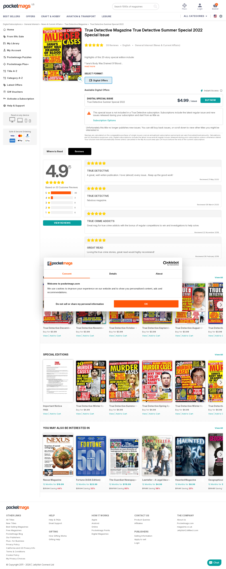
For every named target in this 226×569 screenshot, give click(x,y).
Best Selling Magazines (17, 527)
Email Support (55, 523)
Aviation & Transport (81, 16)
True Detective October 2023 (123, 328)
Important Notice (52, 406)
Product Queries (142, 519)
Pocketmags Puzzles (19, 57)
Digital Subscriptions (12, 24)
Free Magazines (14, 530)
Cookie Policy (12, 555)
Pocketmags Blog (14, 534)
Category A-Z (15, 78)
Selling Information (143, 536)
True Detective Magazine (75, 24)
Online (95, 527)
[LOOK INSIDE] (62, 79)
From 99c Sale (15, 36)
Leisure (106, 16)
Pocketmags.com (185, 523)
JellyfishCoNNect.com (187, 530)
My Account (14, 50)
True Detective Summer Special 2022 (107, 24)
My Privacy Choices (15, 558)
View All (219, 277)
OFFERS (30, 16)
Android (95, 523)
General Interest (31, 24)
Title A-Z (12, 71)
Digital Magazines (100, 534)
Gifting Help (54, 539)
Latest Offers (14, 84)
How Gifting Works (58, 536)
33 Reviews (112, 45)
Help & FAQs (55, 519)
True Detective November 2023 (90, 328)
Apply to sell (140, 539)
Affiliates (138, 523)
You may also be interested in (66, 427)
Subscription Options (104, 120)
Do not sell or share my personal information (80, 304)
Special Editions (55, 354)
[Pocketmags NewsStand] (18, 6)
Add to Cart (55, 335)
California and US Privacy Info (20, 548)
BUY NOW (210, 100)
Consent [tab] (66, 273)
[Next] (220, 305)
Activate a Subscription (20, 98)
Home (10, 29)
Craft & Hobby (50, 16)
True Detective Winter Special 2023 (90, 406)
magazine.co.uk (184, 527)
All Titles (10, 519)
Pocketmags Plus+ (18, 64)
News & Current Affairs (51, 24)
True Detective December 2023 (57, 328)
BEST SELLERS (11, 16)
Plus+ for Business (15, 541)
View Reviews (62, 223)
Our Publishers (13, 537)
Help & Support (16, 105)
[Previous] (45, 382)
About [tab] (159, 273)
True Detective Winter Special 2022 (189, 406)
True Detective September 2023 (156, 328)
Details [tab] (113, 273)
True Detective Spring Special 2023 (156, 406)
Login (137, 543)
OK (146, 304)
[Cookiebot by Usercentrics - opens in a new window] (165, 263)
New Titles (11, 523)
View (45, 335)
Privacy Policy (13, 544)
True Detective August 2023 (189, 328)
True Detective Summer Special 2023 (123, 406)
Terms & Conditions (15, 551)
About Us (181, 519)
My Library (13, 43)
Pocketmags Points (101, 530)
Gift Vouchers (15, 91)
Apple (94, 519)
